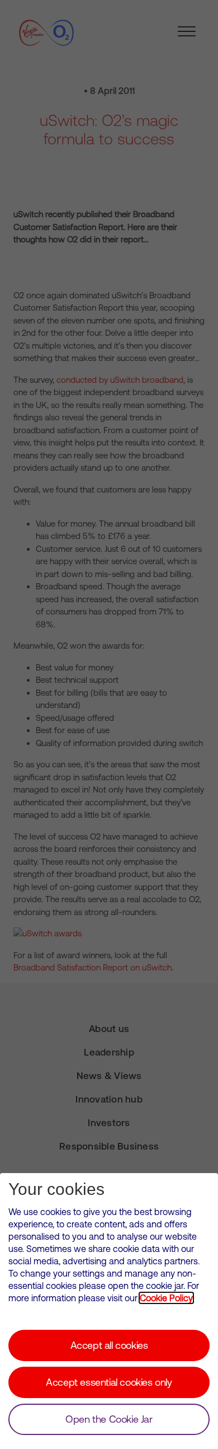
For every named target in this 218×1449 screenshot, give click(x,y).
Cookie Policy (166, 1298)
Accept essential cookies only (109, 1382)
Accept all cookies (109, 1345)
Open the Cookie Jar (108, 1419)
